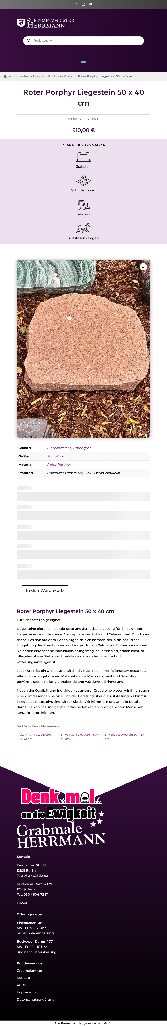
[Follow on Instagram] (83, 4)
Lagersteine (20, 76)
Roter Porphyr (59, 465)
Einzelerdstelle (59, 448)
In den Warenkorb (45, 590)
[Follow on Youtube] (91, 4)
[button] (143, 266)
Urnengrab (82, 448)
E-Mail (22, 903)
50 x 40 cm (56, 456)
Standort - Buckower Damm (53, 76)
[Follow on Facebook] (76, 4)
